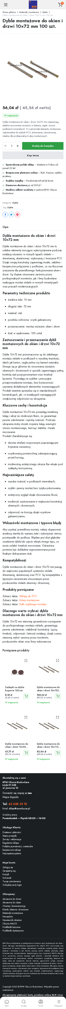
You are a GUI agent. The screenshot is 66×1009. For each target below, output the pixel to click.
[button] (60, 5)
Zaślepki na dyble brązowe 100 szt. (14, 689)
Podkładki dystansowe (13, 930)
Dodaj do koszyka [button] (26, 696)
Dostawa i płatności (12, 832)
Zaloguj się (8, 867)
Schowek (7, 878)
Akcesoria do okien (12, 902)
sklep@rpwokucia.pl (19, 808)
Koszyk (6, 874)
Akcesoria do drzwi (12, 899)
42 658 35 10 (17, 804)
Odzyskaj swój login (12, 885)
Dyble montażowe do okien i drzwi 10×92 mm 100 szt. (16, 747)
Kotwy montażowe (29, 600)
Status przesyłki (10, 835)
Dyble (45, 12)
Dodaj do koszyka (42, 146)
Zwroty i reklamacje (12, 839)
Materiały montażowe (29, 12)
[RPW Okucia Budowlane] (33, 5)
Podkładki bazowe (11, 927)
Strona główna (9, 12)
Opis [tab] (5, 227)
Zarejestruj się (9, 870)
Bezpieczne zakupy (12, 850)
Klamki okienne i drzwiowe (15, 909)
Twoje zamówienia (12, 881)
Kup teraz (33, 155)
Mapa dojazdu (11, 797)
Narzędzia (8, 916)
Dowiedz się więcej (17, 793)
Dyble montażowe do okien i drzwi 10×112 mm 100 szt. (48, 747)
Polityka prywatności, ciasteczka (18, 846)
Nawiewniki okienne (12, 920)
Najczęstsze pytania (12, 853)
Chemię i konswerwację (14, 906)
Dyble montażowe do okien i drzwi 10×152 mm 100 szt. (48, 690)
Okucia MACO (10, 923)
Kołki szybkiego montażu (33, 604)
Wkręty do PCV (28, 596)
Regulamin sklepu (11, 843)
